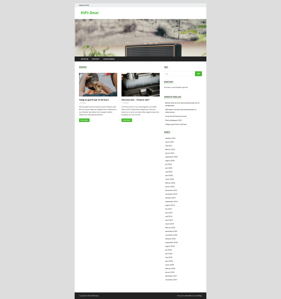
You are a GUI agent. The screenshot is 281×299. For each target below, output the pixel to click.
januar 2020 (169, 186)
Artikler (84, 59)
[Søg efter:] (183, 73)
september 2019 (171, 201)
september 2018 (171, 242)
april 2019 (169, 220)
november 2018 (171, 235)
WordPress (189, 296)
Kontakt (95, 59)
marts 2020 (169, 179)
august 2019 (170, 205)
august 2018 (170, 246)
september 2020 (171, 157)
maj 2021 (168, 146)
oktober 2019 (170, 198)
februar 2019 (170, 227)
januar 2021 (169, 153)
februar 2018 (170, 268)
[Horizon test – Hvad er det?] (141, 84)
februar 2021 (170, 149)
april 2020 (169, 175)
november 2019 (171, 194)
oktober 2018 (170, 239)
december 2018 (171, 231)
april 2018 (169, 261)
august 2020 (170, 160)
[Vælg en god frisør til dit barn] (98, 84)
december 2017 (171, 276)
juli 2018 (168, 250)
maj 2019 (168, 216)
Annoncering (109, 59)
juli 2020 (168, 164)
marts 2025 (169, 142)
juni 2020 (168, 168)
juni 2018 (168, 253)
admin (84, 103)
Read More (83, 119)
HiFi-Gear (90, 12)
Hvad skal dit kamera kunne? (176, 116)
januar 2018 (169, 272)
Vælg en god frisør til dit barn (94, 99)
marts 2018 (169, 265)
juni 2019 (168, 213)
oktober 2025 (170, 138)
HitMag (199, 296)
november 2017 (171, 280)
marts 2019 (169, 224)
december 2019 (171, 190)
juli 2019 (168, 209)
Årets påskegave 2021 (173, 120)
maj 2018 (168, 257)
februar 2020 (170, 183)
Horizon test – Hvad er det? (136, 99)
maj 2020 (168, 172)
